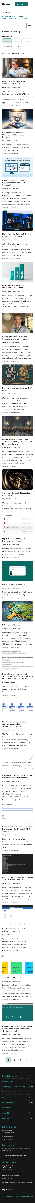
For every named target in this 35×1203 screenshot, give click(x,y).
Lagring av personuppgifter (11, 1175)
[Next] (26, 1060)
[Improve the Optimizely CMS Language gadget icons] (17, 525)
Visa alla (7, 41)
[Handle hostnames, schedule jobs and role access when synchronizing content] (17, 708)
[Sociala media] (7, 1167)
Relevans (15, 53)
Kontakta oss (21, 4)
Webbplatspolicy (8, 1178)
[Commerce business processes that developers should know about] (17, 762)
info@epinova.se (7, 1136)
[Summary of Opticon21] (17, 964)
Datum (22, 53)
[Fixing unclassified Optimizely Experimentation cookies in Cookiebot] (17, 167)
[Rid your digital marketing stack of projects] (17, 374)
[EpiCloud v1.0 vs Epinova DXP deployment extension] (17, 915)
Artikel (19, 46)
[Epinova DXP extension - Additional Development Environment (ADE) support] (17, 813)
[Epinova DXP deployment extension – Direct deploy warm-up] (17, 864)
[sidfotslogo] (7, 1190)
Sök (29, 26)
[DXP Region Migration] (17, 611)
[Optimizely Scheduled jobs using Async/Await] (17, 479)
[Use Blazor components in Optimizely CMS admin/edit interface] (17, 119)
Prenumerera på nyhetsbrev (13, 1156)
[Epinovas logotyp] (6, 4)
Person (16, 41)
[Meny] (31, 4)
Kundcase (26, 41)
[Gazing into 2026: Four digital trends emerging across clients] (17, 323)
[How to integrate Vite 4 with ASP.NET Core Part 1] (17, 68)
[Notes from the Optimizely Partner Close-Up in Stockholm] (17, 221)
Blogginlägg (8, 46)
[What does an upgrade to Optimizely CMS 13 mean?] (17, 272)
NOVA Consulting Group (24, 1182)
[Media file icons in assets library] (17, 571)
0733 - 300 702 (7, 1140)
